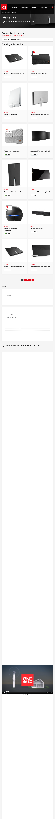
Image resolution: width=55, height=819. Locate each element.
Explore (34, 7)
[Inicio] (4, 7)
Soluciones (24, 7)
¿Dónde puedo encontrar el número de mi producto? (13, 35)
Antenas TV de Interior (11, 314)
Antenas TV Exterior (11, 317)
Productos (14, 7)
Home (3, 12)
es (53, 7)
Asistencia (44, 7)
